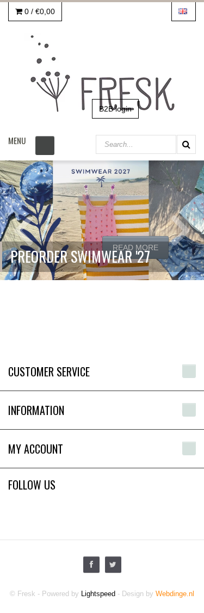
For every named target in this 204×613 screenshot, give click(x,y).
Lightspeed (98, 594)
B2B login (115, 108)
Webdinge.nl (175, 594)
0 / (38, 11)
